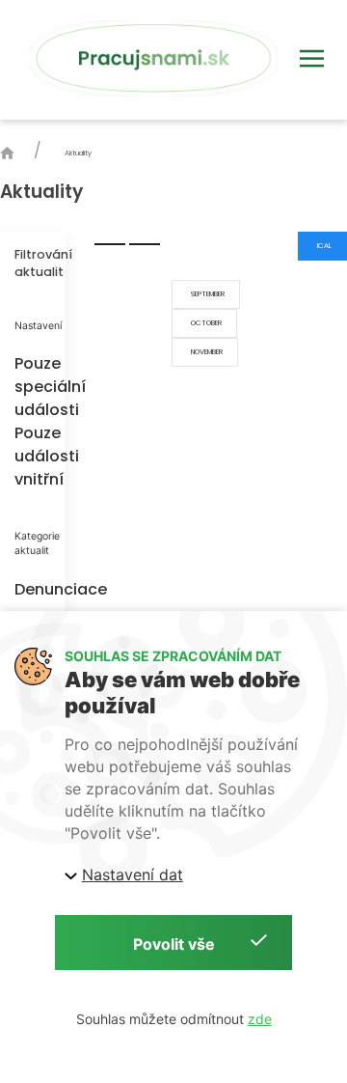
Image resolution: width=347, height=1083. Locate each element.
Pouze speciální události (32, 386)
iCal (322, 245)
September (206, 294)
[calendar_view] (144, 244)
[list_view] (109, 244)
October (204, 323)
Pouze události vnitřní (32, 456)
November (205, 352)
